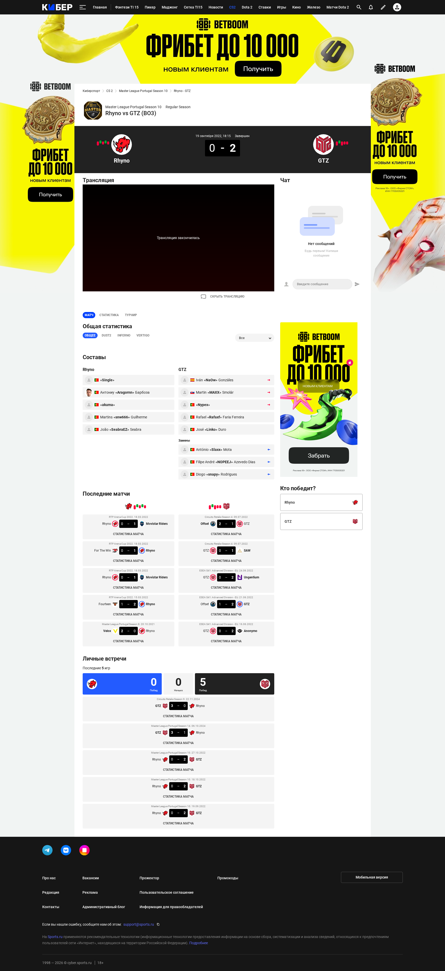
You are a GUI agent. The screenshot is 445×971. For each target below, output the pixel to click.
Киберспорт (91, 91)
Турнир (131, 315)
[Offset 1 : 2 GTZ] (339, 141)
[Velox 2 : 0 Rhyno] (98, 143)
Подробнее (198, 943)
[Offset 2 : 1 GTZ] (347, 143)
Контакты (50, 907)
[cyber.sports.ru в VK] (67, 851)
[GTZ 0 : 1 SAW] (345, 143)
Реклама (90, 892)
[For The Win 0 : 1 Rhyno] (106, 141)
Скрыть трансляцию (227, 296)
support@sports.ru (138, 924)
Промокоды (227, 878)
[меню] (82, 7)
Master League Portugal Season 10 (143, 91)
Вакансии (90, 878)
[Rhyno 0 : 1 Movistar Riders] (103, 143)
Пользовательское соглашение (167, 892)
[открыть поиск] (359, 7)
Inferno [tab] (123, 335)
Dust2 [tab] (106, 335)
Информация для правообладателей (171, 907)
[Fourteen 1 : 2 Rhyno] (100, 141)
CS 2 (109, 91)
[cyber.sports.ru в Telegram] (48, 851)
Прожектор (149, 878)
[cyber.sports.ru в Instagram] (85, 851)
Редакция (50, 892)
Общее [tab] (90, 335)
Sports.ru (55, 937)
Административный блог (103, 907)
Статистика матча (128, 534)
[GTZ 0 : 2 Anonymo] (337, 143)
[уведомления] (371, 7)
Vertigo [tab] (142, 335)
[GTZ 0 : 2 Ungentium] (342, 143)
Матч (89, 315)
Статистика (109, 315)
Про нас (49, 878)
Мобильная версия (372, 877)
